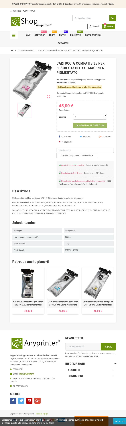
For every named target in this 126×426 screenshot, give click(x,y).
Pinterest (66, 142)
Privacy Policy (42, 414)
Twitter (21, 401)
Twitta (86, 136)
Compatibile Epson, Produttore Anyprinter (87, 79)
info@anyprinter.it (26, 374)
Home (27, 35)
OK (110, 346)
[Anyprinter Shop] (31, 22)
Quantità (62, 117)
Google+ (106, 136)
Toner (52, 34)
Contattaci (16, 11)
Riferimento (62, 82)
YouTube (29, 401)
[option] (28, 290)
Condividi (66, 136)
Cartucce (40, 34)
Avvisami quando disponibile (77, 155)
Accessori (63, 42)
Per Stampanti (63, 79)
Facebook (13, 401)
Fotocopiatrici (93, 35)
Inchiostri (76, 34)
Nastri (63, 34)
